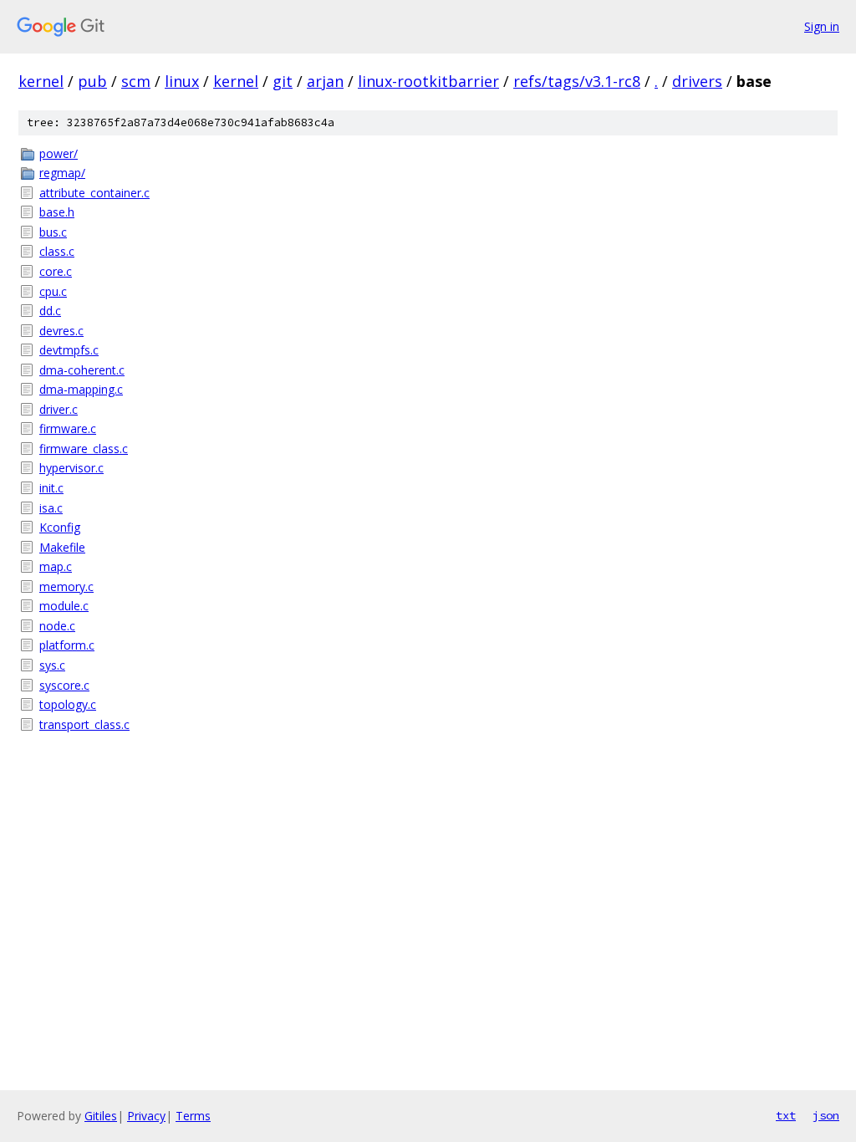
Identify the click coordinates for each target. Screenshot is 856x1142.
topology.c (67, 704)
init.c (51, 488)
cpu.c (53, 291)
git (283, 81)
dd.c (50, 311)
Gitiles (100, 1116)
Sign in (821, 26)
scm (135, 81)
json (826, 1115)
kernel (41, 81)
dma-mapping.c (81, 389)
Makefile (62, 547)
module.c (64, 606)
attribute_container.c (94, 193)
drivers (697, 81)
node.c (57, 626)
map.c (55, 566)
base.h (56, 212)
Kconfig (59, 527)
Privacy (146, 1116)
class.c (56, 251)
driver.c (58, 409)
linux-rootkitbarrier (428, 81)
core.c (55, 271)
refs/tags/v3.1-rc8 (576, 81)
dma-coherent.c (82, 370)
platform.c (66, 645)
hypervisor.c (71, 468)
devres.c (61, 331)
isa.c (51, 508)
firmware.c (67, 428)
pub (92, 81)
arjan (325, 81)
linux (182, 81)
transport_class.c (84, 724)
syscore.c (64, 685)
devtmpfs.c (69, 350)
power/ (58, 153)
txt (786, 1115)
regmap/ (62, 173)
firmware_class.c (83, 448)
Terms (193, 1116)
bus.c (53, 232)
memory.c (66, 586)
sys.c (52, 665)
